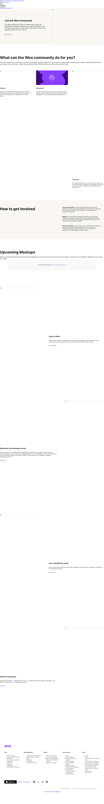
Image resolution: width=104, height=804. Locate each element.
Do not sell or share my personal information (91, 766)
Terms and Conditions (65, 788)
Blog (67, 755)
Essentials (29, 760)
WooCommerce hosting (72, 767)
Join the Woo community (92, 761)
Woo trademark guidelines (92, 762)
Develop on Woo (4, 0)
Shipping (9, 764)
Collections (30, 761)
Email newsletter (70, 762)
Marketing (10, 761)
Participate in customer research (71, 770)
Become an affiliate (51, 762)
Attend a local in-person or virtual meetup (83, 210)
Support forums (70, 774)
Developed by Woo (32, 762)
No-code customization (13, 760)
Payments (9, 758)
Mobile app (10, 765)
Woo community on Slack (80, 216)
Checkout (9, 762)
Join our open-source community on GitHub (87, 225)
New (28, 758)
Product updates (70, 761)
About (86, 755)
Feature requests (70, 765)
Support (68, 764)
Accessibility (69, 772)
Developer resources (51, 757)
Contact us (88, 772)
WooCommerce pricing (13, 757)
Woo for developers (51, 755)
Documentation (70, 757)
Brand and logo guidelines (92, 764)
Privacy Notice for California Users (88, 788)
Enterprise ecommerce (13, 767)
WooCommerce (11, 755)
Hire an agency (70, 768)
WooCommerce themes (33, 757)
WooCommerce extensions (34, 755)
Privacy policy (75, 788)
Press (86, 757)
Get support (20, 0)
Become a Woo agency (52, 758)
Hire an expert (13, 0)
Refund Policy (89, 771)
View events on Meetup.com (58, 265)
